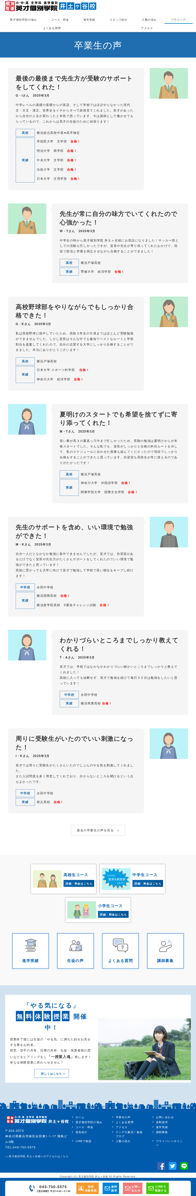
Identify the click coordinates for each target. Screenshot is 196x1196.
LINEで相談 (84, 1141)
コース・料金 (60, 19)
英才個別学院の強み (23, 19)
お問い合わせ (165, 1117)
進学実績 (89, 19)
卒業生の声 (178, 19)
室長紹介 (81, 1132)
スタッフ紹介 (119, 19)
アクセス (147, 28)
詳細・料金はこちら (79, 883)
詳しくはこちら (51, 1073)
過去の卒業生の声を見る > (98, 830)
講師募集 (162, 1132)
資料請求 (162, 1122)
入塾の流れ (149, 19)
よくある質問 (52, 28)
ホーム (80, 1117)
